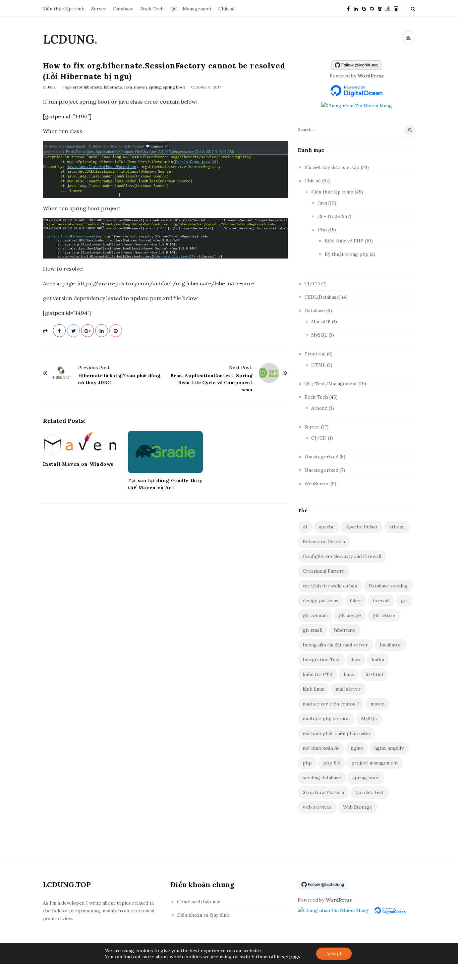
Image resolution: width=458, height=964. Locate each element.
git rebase (384, 615)
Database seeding (388, 586)
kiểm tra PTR (317, 674)
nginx (357, 748)
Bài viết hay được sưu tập (331, 167)
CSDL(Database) (322, 297)
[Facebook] (348, 8)
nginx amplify (389, 748)
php (307, 763)
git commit (315, 615)
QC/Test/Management (330, 384)
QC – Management (191, 9)
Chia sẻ (226, 9)
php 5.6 (331, 763)
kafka (378, 660)
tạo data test (369, 792)
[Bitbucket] (380, 8)
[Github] (372, 8)
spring (155, 87)
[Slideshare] (396, 8)
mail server (348, 689)
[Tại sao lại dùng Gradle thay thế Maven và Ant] (165, 452)
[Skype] (364, 8)
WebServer (316, 483)
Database (123, 9)
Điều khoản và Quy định (203, 915)
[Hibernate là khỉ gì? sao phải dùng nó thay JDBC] (61, 373)
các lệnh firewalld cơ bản (330, 586)
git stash (313, 630)
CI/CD (312, 284)
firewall (381, 601)
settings (291, 957)
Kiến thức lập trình (63, 9)
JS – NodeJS (331, 216)
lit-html (374, 674)
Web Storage (357, 807)
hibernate (113, 87)
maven (140, 87)
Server (98, 9)
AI (305, 527)
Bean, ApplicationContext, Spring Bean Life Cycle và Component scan (211, 383)
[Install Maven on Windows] (80, 443)
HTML (318, 365)
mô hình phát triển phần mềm (336, 733)
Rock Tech (152, 9)
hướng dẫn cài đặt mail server (335, 645)
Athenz (319, 408)
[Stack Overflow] (388, 8)
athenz (397, 527)
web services (317, 807)
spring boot (174, 87)
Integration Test (321, 660)
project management (374, 763)
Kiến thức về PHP (344, 241)
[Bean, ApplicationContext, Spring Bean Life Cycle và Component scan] (269, 373)
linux (349, 674)
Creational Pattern (324, 571)
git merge (350, 615)
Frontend (315, 354)
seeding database (322, 778)
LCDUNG (68, 39)
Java (52, 87)
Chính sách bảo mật (199, 902)
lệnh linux (313, 689)
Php (322, 230)
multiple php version (326, 719)
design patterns (320, 601)
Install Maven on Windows (78, 464)
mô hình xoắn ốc (321, 748)
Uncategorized (321, 457)
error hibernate (87, 87)
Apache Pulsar (362, 527)
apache (327, 527)
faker (355, 601)
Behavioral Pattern (324, 541)
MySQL (319, 335)
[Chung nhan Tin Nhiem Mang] (356, 105)
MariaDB (321, 322)
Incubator (390, 645)
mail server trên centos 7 (331, 704)
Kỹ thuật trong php (346, 254)
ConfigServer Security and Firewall (342, 556)
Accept (334, 954)
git (404, 601)
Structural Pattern (323, 792)
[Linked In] (356, 8)
